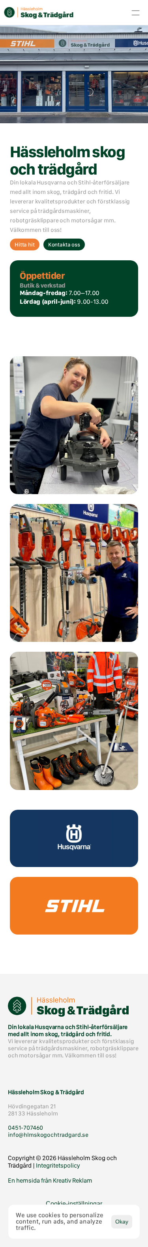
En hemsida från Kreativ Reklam (50, 1180)
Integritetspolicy (58, 1165)
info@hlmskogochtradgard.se (48, 1134)
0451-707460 (25, 1127)
